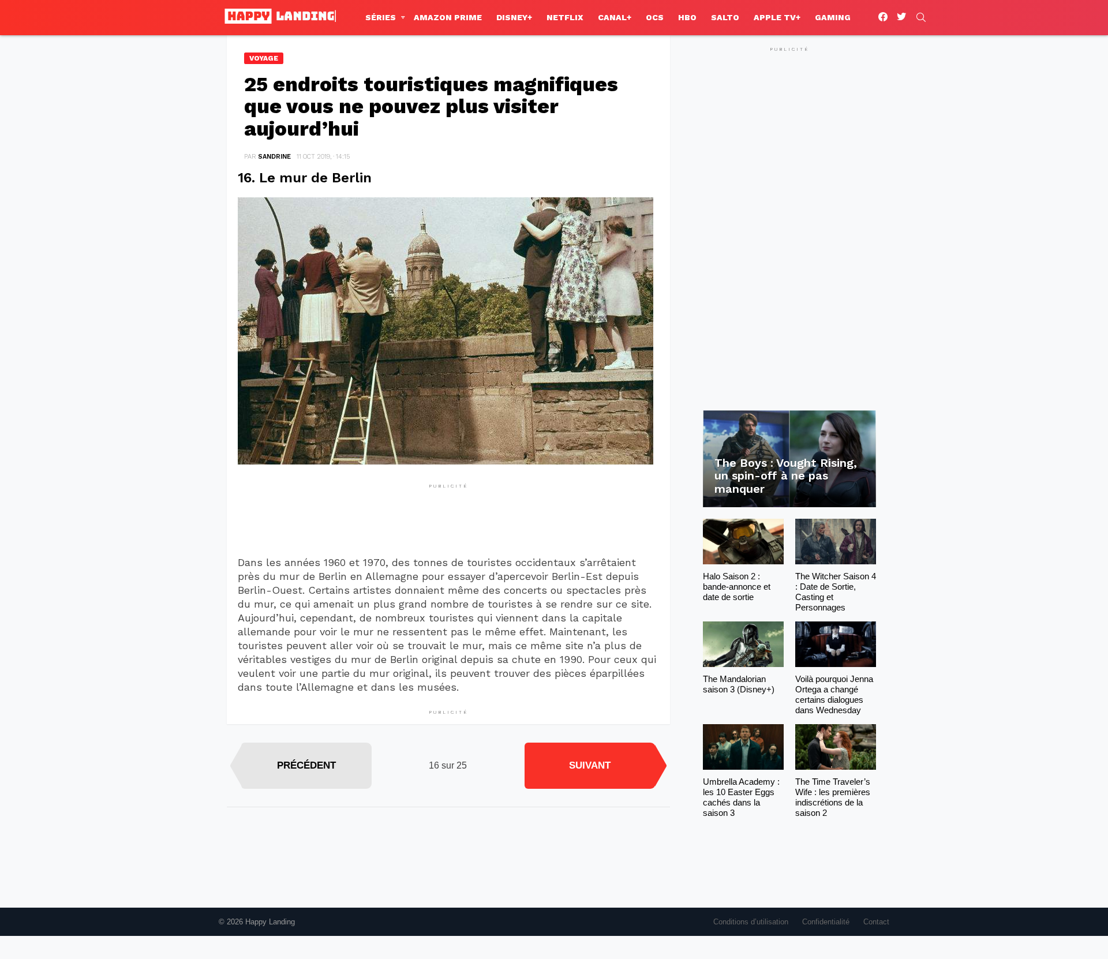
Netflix (564, 17)
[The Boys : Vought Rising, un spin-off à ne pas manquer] (789, 459)
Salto (725, 17)
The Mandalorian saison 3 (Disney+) (738, 684)
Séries (380, 17)
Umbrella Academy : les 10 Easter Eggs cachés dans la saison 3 (741, 797)
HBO (687, 17)
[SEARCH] (921, 17)
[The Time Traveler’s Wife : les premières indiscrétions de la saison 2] (835, 747)
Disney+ (514, 17)
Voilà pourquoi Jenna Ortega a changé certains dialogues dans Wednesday (834, 694)
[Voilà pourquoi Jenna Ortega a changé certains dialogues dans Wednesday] (835, 644)
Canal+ (614, 17)
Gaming (833, 17)
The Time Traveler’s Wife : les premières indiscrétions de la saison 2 (832, 797)
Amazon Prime (448, 17)
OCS (655, 17)
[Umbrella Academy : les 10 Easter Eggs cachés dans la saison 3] (743, 747)
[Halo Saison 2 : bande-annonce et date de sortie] (743, 541)
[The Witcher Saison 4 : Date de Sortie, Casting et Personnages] (835, 541)
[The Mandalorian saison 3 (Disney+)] (743, 644)
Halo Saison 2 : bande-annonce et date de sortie (736, 586)
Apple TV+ (777, 17)
